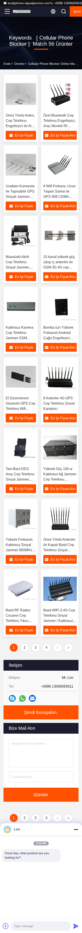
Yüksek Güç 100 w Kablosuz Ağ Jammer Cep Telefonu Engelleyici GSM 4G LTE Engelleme (59, 479)
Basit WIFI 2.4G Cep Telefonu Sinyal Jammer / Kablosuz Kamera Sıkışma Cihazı (59, 620)
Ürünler (19, 63)
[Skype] (12, 698)
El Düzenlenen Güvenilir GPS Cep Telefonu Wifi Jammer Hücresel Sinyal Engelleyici (20, 408)
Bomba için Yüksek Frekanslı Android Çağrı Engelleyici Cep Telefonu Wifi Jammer (58, 338)
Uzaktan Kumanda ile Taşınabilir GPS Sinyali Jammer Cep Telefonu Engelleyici (20, 196)
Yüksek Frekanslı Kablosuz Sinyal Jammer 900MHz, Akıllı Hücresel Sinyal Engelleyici (20, 550)
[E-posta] (32, 698)
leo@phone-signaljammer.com (29, 3)
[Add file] (6, 926)
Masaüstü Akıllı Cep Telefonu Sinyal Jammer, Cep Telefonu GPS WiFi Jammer (20, 267)
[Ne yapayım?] (22, 698)
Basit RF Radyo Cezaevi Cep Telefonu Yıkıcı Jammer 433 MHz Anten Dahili (19, 620)
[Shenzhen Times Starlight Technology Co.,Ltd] (21, 11)
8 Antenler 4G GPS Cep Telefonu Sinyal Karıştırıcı (59, 403)
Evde (6, 63)
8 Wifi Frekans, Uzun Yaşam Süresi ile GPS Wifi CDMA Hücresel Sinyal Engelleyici (59, 196)
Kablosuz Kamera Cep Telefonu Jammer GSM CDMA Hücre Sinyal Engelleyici (20, 338)
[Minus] (76, 829)
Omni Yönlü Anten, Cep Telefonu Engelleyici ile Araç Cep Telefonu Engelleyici (20, 125)
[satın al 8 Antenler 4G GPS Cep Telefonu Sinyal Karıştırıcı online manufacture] (60, 377)
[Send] (75, 926)
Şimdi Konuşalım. (41, 712)
